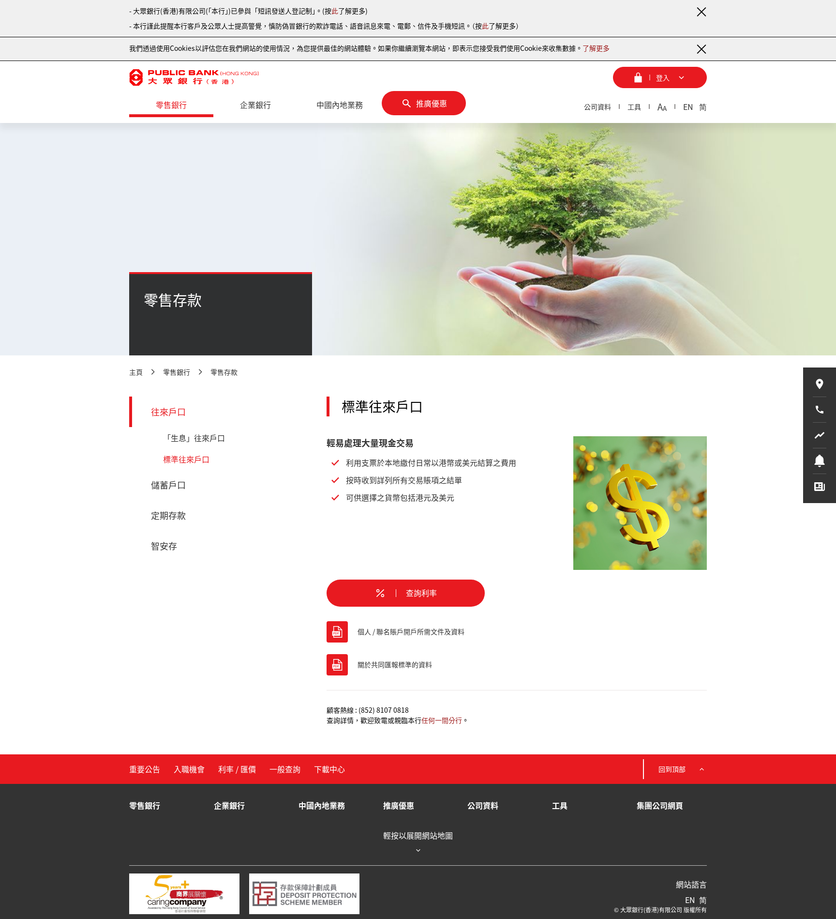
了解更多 (596, 48)
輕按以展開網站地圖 (418, 835)
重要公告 (144, 769)
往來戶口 (168, 411)
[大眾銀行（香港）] (194, 77)
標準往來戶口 (186, 459)
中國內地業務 (322, 805)
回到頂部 (672, 769)
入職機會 (189, 769)
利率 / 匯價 (237, 769)
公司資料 (597, 106)
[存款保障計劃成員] (304, 893)
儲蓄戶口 (168, 484)
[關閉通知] (701, 11)
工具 (634, 106)
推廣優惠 (398, 805)
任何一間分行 (441, 720)
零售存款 (224, 372)
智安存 (164, 545)
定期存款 (168, 515)
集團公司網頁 (660, 805)
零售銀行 (176, 372)
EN (688, 106)
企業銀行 (229, 805)
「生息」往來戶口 (194, 438)
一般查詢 (284, 769)
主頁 (136, 372)
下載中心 (329, 769)
